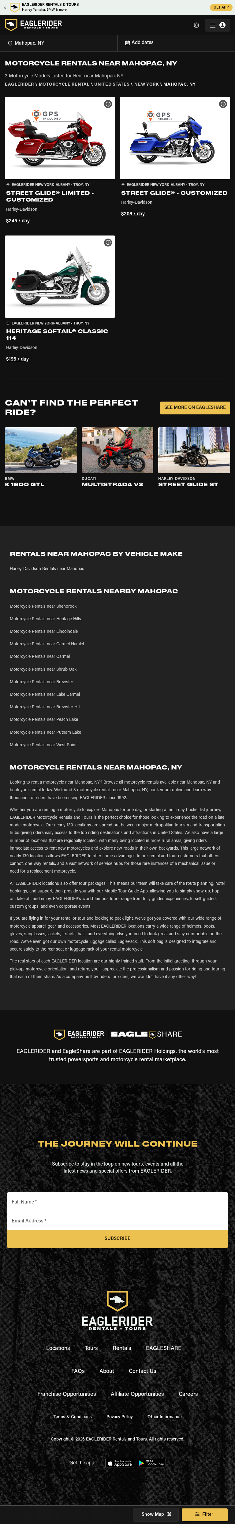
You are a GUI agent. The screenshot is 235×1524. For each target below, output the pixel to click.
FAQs (78, 1371)
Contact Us (142, 1371)
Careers (188, 1394)
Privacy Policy (119, 1417)
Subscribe (117, 1239)
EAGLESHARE (163, 1349)
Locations (58, 1349)
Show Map (153, 1514)
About (106, 1371)
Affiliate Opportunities (137, 1394)
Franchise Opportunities (66, 1394)
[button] (60, 161)
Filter (207, 1514)
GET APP (221, 7)
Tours (91, 1349)
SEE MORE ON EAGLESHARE (195, 408)
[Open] (117, 42)
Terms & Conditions (73, 1417)
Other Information (164, 1417)
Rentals (122, 1349)
